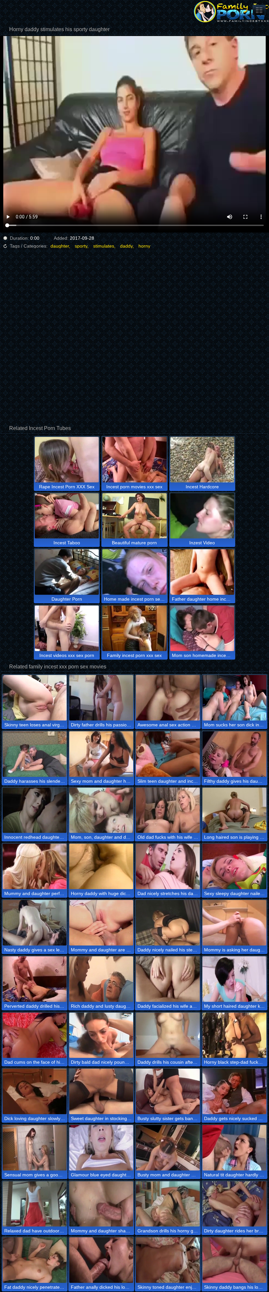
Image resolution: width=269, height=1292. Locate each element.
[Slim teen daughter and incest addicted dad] (168, 754)
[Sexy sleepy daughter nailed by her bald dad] (234, 866)
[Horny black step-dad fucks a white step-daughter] (234, 1035)
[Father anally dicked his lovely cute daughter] (101, 1260)
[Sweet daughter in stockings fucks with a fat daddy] (101, 1091)
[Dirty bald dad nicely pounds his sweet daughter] (101, 1035)
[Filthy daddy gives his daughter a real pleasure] (234, 754)
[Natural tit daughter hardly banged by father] (234, 1147)
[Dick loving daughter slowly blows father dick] (35, 1091)
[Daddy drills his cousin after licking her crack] (168, 1035)
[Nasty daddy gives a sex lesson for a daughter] (35, 923)
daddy (126, 246)
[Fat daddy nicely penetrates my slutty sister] (35, 1260)
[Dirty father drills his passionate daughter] (101, 698)
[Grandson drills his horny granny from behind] (168, 1204)
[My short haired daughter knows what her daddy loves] (234, 979)
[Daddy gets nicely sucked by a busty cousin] (234, 1091)
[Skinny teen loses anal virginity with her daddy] (35, 698)
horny (144, 246)
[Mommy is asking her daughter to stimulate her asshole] (234, 923)
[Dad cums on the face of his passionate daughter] (35, 1035)
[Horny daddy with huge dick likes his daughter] (101, 866)
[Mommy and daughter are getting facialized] (101, 923)
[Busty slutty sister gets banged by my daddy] (168, 1091)
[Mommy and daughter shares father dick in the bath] (101, 1204)
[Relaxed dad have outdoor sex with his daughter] (35, 1204)
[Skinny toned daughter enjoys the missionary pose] (168, 1260)
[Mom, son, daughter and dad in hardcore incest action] (101, 810)
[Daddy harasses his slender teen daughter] (35, 754)
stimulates (103, 246)
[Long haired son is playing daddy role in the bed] (234, 810)
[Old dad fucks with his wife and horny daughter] (168, 810)
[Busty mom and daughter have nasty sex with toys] (168, 1147)
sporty (81, 246)
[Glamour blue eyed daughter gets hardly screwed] (101, 1147)
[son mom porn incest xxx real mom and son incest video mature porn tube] (259, 10)
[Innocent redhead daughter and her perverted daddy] (35, 810)
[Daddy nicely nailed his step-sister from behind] (168, 923)
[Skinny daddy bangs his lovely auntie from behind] (234, 1260)
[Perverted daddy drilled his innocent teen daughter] (35, 979)
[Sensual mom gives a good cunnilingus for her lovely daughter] (35, 1147)
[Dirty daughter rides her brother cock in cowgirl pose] (234, 1204)
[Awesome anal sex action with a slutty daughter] (168, 698)
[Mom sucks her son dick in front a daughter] (234, 698)
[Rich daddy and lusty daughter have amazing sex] (101, 979)
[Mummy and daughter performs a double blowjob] (35, 866)
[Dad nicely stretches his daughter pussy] (168, 866)
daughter (60, 246)
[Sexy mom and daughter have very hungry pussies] (101, 754)
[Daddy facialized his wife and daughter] (168, 979)
